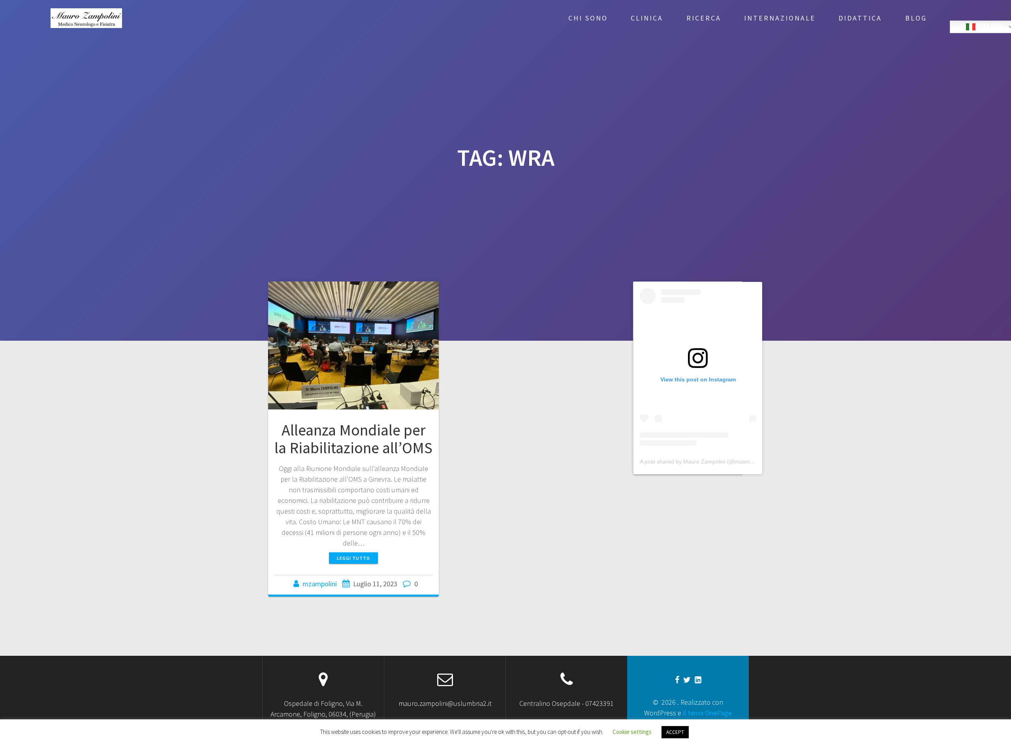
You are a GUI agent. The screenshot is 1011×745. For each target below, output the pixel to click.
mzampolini (320, 583)
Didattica (860, 18)
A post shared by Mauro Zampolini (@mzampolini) (702, 461)
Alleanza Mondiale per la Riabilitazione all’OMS (353, 439)
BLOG (916, 18)
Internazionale (780, 18)
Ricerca (703, 18)
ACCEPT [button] (675, 732)
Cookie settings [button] (632, 732)
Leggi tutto (353, 558)
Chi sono (588, 18)
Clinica (647, 18)
